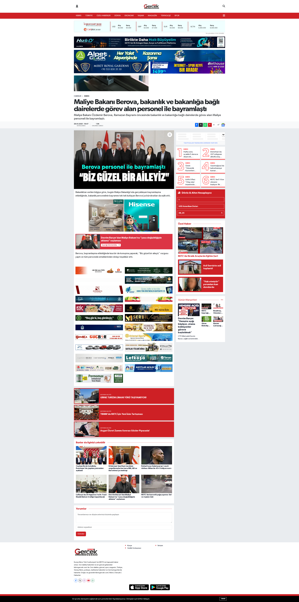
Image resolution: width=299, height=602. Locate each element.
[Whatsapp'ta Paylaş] (205, 125)
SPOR (176, 16)
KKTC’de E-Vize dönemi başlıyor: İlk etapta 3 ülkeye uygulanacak (217, 182)
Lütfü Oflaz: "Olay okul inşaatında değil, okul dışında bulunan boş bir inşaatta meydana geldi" (192, 182)
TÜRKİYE (89, 16)
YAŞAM (141, 16)
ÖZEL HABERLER (103, 16)
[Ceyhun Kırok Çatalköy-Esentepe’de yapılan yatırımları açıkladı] (91, 455)
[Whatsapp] (93, 580)
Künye (129, 545)
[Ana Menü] (224, 15)
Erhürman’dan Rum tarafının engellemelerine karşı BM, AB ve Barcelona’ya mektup (123, 468)
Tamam (223, 598)
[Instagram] (84, 580)
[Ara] (224, 6)
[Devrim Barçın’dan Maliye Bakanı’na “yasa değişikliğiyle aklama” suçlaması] (124, 484)
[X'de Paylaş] (201, 125)
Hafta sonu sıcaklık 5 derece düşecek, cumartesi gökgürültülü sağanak (190, 154)
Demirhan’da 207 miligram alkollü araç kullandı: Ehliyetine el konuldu (216, 154)
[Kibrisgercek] (151, 6)
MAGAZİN (152, 16)
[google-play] (160, 587)
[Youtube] (88, 580)
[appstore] (139, 587)
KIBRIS (78, 16)
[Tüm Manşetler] (222, 300)
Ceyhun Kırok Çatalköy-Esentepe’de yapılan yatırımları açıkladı (90, 468)
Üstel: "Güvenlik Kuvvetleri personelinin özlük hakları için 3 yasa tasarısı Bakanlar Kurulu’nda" (190, 168)
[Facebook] (76, 580)
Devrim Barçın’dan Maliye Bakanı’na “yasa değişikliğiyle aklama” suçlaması (122, 497)
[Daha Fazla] (210, 125)
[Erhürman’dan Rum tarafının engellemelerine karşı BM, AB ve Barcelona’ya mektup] (124, 455)
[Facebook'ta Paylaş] (196, 125)
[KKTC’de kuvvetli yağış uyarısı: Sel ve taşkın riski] (156, 484)
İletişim (160, 545)
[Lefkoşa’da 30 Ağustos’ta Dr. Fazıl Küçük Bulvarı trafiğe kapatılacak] (91, 484)
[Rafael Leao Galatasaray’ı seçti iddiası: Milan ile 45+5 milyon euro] (156, 455)
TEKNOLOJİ (166, 16)
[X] (80, 580)
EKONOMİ (129, 16)
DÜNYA (117, 16)
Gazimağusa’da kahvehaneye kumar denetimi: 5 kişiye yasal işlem (217, 168)
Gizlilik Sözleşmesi (134, 548)
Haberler (77, 96)
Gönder (81, 534)
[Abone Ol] (223, 124)
